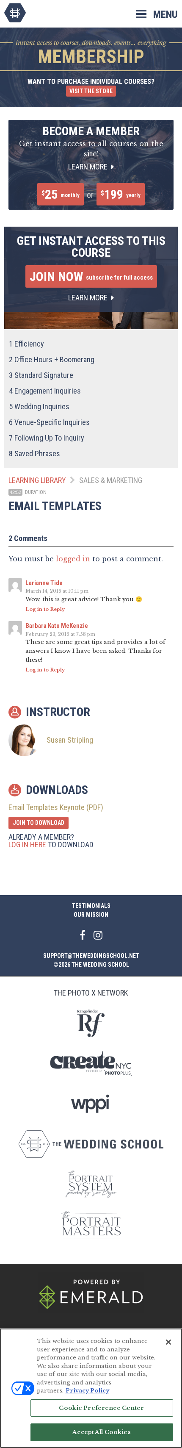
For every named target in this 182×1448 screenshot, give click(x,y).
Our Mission (91, 914)
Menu (165, 14)
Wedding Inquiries (39, 406)
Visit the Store (91, 91)
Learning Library (37, 480)
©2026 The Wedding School (91, 964)
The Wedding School (15, 12)
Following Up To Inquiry (46, 437)
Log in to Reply (45, 609)
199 (121, 194)
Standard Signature (41, 375)
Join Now (91, 276)
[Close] (168, 1342)
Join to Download (38, 822)
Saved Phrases (34, 453)
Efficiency (26, 343)
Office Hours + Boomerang (51, 359)
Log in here (27, 844)
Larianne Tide (44, 583)
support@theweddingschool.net (91, 955)
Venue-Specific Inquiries (49, 422)
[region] (91, 1388)
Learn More (88, 166)
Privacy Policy (87, 1390)
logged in (73, 559)
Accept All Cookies (101, 1432)
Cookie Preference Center (101, 1408)
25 (60, 194)
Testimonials (91, 905)
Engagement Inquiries (45, 390)
